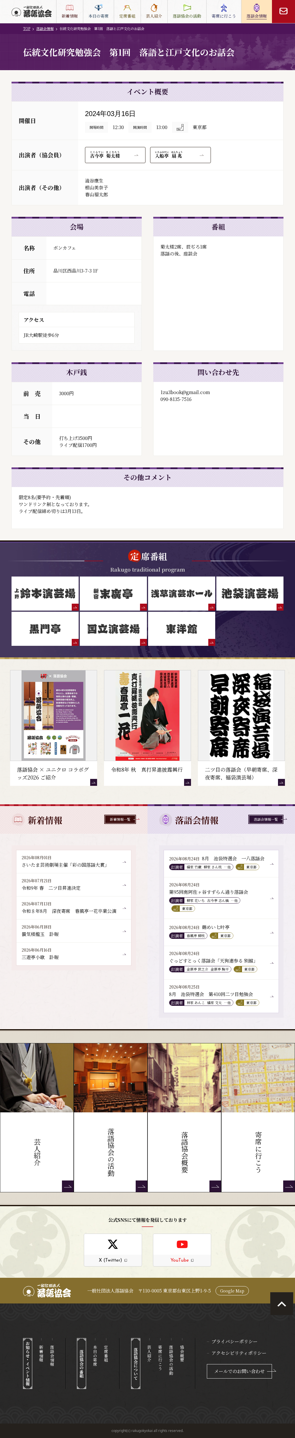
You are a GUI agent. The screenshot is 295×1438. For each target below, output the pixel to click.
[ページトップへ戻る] (281, 1303)
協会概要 (182, 1353)
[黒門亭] (45, 629)
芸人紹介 (149, 1353)
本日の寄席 (95, 1355)
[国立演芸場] (113, 629)
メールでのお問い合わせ (239, 1371)
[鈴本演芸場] (45, 594)
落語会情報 (45, 28)
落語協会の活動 (171, 1360)
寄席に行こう (160, 1358)
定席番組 (106, 1353)
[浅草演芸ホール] (181, 594)
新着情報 (41, 1353)
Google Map (232, 1291)
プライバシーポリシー (234, 1341)
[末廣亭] (113, 594)
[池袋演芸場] (249, 594)
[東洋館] (181, 629)
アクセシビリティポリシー (238, 1353)
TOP (26, 28)
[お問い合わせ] (283, 11)
